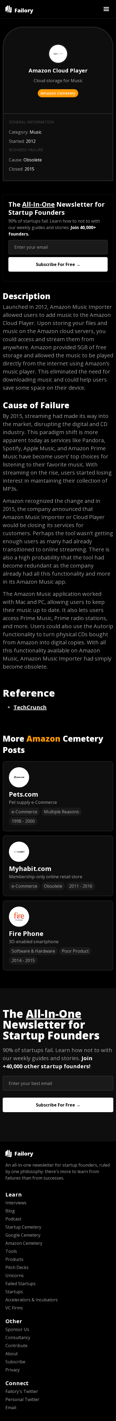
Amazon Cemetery (58, 93)
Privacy (12, 1369)
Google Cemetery (22, 1235)
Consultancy (17, 1337)
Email (10, 1407)
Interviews (15, 1202)
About (11, 1353)
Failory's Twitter (21, 1391)
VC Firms (14, 1308)
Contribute (16, 1345)
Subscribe (15, 1361)
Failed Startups (20, 1283)
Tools (11, 1251)
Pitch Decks (17, 1267)
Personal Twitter (22, 1399)
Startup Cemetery (23, 1227)
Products (14, 1259)
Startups (14, 1291)
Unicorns (14, 1275)
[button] (106, 9)
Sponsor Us (17, 1329)
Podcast (13, 1219)
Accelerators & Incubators (31, 1299)
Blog (10, 1210)
